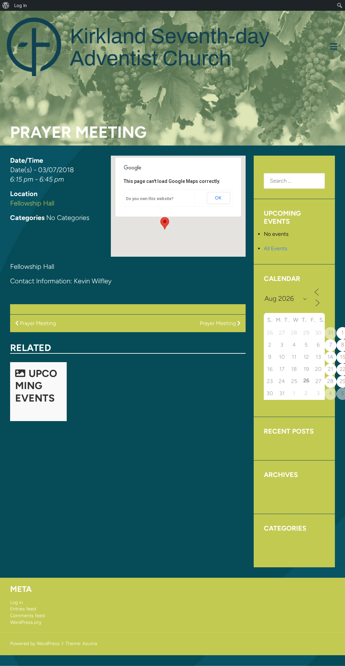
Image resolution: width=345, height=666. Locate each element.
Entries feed (23, 609)
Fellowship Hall (32, 203)
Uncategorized (281, 551)
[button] (164, 223)
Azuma (90, 643)
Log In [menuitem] (20, 5)
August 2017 (279, 487)
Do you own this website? (150, 198)
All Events (275, 248)
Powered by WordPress (35, 643)
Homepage (277, 541)
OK (218, 198)
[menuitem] (6, 5)
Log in (16, 602)
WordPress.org (25, 622)
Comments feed (27, 616)
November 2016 (283, 497)
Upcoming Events (36, 385)
